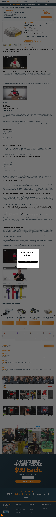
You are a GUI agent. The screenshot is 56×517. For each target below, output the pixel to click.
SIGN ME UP (28, 261)
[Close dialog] (37, 249)
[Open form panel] (2, 515)
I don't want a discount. (28, 264)
